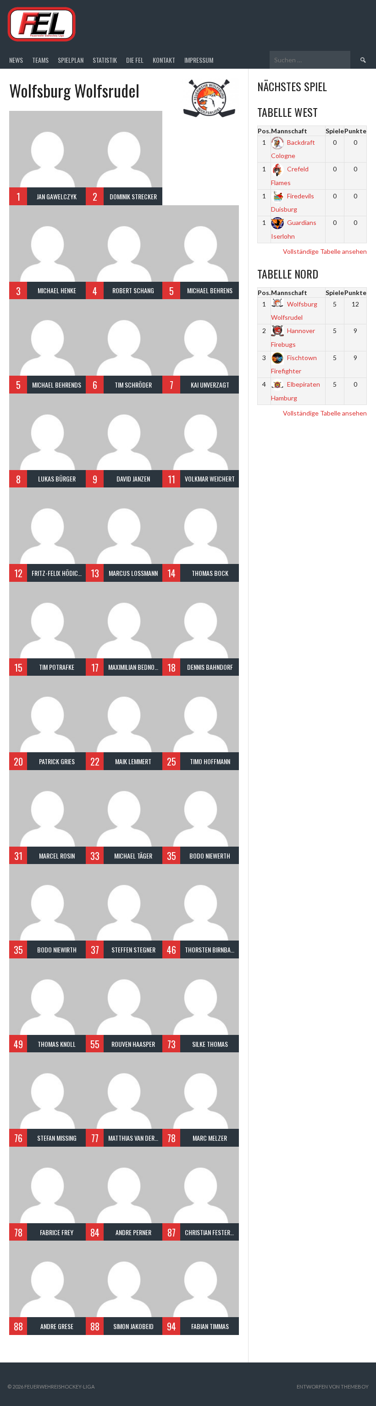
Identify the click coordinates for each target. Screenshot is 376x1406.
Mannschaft (289, 131)
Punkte (355, 131)
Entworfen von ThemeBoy (333, 1387)
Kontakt (164, 60)
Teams (40, 60)
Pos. (264, 131)
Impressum (198, 60)
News (16, 60)
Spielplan (70, 60)
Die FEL (135, 60)
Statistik (105, 60)
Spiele (335, 131)
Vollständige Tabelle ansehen (325, 251)
